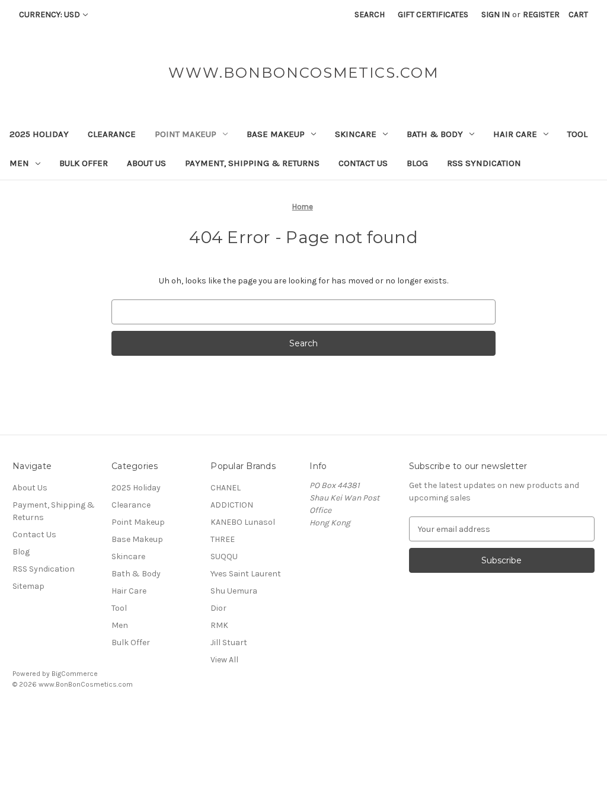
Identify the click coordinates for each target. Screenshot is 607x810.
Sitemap (28, 586)
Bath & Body (435, 134)
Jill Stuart (228, 642)
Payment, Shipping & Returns (252, 163)
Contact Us (363, 163)
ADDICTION (231, 505)
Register (541, 14)
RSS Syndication (484, 163)
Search (369, 14)
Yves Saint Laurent (245, 574)
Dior (218, 608)
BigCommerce (75, 673)
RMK (219, 625)
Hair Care (515, 134)
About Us (146, 163)
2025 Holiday (39, 134)
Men (19, 163)
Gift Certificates (433, 14)
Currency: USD (49, 14)
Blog (417, 163)
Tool (577, 134)
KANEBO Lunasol (242, 522)
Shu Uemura (233, 591)
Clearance (112, 134)
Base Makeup (276, 134)
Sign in (495, 14)
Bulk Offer (83, 163)
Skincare (355, 134)
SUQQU (224, 556)
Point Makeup (185, 134)
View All (224, 660)
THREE (222, 539)
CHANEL (225, 488)
